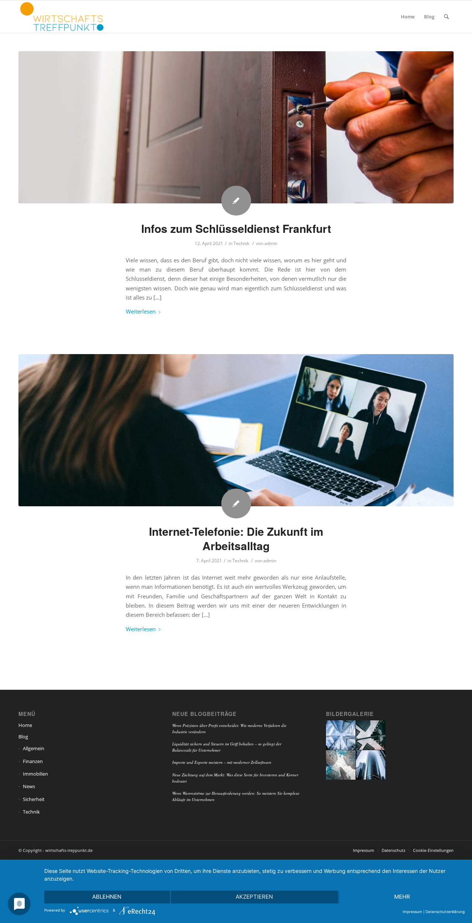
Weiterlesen (141, 311)
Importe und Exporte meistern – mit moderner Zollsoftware (221, 762)
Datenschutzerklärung (445, 911)
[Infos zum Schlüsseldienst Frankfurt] (236, 127)
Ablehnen (106, 896)
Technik (241, 243)
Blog (23, 736)
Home (25, 725)
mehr (402, 896)
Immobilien (35, 773)
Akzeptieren (254, 896)
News (29, 786)
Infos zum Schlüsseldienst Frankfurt (236, 228)
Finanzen (33, 761)
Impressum (412, 911)
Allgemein (33, 748)
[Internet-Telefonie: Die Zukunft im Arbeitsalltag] (236, 430)
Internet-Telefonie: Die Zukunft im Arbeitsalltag (236, 538)
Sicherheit (34, 799)
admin (270, 243)
